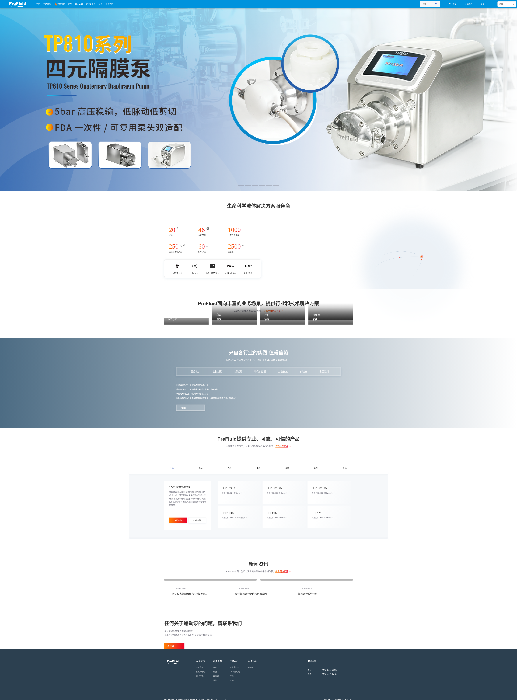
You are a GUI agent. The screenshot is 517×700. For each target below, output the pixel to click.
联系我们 (468, 4)
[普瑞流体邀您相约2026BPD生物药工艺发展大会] (210, 640)
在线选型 (452, 4)
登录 (482, 4)
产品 (70, 4)
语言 (501, 4)
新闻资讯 (109, 4)
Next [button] (515, 99)
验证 (100, 4)
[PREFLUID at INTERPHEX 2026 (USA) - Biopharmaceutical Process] (306, 640)
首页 (38, 4)
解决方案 (79, 4)
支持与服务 (90, 4)
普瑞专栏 (61, 4)
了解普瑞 (47, 4)
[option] (258, 99)
